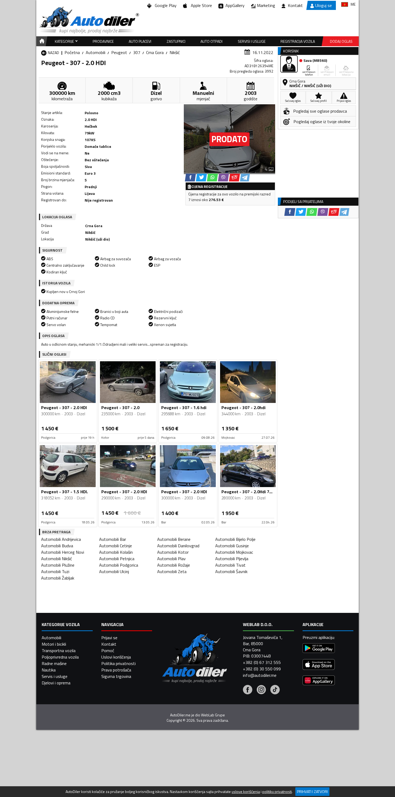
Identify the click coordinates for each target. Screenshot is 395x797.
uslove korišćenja (246, 791)
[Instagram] (261, 690)
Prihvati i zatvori (312, 791)
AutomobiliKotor (173, 552)
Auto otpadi (211, 41)
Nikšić (175, 52)
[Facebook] (247, 690)
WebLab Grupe (213, 715)
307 (136, 52)
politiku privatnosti (277, 791)
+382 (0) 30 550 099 (262, 669)
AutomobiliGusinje (232, 545)
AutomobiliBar (112, 539)
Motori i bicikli (54, 644)
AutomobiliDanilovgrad (178, 545)
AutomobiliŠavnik (231, 571)
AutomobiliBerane (174, 539)
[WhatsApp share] (212, 177)
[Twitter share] (201, 177)
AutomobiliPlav (171, 558)
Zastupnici (176, 41)
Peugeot (119, 52)
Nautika (49, 670)
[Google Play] (319, 649)
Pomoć (107, 650)
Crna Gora (155, 52)
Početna (72, 52)
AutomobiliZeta (171, 571)
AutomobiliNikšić (56, 558)
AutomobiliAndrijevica (61, 539)
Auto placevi (140, 41)
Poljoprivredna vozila (60, 657)
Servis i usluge (54, 676)
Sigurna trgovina (116, 676)
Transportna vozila (59, 650)
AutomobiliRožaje (173, 565)
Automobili (95, 52)
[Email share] (234, 177)
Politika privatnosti (118, 663)
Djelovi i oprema (56, 683)
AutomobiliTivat (230, 565)
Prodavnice (103, 41)
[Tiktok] (275, 690)
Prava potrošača (116, 670)
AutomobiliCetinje (115, 545)
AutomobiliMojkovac (234, 552)
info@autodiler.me (259, 675)
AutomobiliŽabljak (57, 578)
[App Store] (319, 665)
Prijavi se (109, 637)
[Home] (41, 41)
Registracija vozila (298, 41)
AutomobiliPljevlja (231, 558)
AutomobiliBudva (57, 545)
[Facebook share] (190, 177)
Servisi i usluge (251, 41)
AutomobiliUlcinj (114, 571)
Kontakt (295, 5)
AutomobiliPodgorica (118, 565)
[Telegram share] (245, 177)
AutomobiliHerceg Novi (62, 552)
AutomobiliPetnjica (116, 558)
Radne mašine (54, 663)
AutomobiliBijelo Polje (235, 539)
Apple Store (200, 5)
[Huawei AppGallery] (319, 681)
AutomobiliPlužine (57, 565)
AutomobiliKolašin (116, 552)
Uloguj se (323, 5)
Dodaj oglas (341, 41)
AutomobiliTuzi (55, 571)
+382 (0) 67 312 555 (262, 662)
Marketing (266, 5)
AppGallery (234, 5)
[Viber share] (223, 177)
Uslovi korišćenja (116, 657)
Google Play (165, 5)
